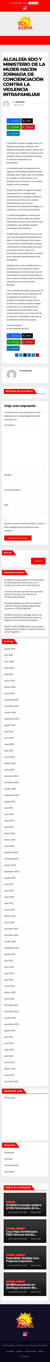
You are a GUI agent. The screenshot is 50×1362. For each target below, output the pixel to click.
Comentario (10, 425)
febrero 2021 (10, 1069)
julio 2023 (8, 884)
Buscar (8, 552)
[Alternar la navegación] (26, 40)
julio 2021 (8, 1037)
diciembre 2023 (11, 852)
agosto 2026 (9, 649)
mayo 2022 (9, 973)
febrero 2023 (10, 916)
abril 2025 (8, 751)
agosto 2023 (9, 878)
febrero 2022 (10, 992)
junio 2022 (9, 967)
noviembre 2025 (11, 706)
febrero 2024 (10, 840)
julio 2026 (8, 655)
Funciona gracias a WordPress (14, 1345)
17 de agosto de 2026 (18, 1265)
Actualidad (9, 1153)
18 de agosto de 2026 (18, 1212)
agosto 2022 (9, 954)
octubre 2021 (10, 1018)
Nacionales (9, 1172)
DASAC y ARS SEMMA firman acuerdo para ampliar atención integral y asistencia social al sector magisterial (24, 629)
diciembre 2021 (11, 1005)
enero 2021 (9, 1075)
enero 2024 (9, 846)
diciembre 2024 (11, 776)
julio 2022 (8, 961)
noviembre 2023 (11, 859)
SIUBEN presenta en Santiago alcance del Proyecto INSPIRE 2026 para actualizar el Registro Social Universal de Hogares (23, 617)
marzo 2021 (9, 1062)
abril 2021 (8, 1056)
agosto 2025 (9, 725)
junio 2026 (9, 662)
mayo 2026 (9, 668)
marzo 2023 (9, 910)
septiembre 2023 (11, 872)
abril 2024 (8, 827)
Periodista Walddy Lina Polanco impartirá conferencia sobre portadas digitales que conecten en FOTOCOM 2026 (22, 606)
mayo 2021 (9, 1050)
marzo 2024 (9, 833)
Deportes (8, 1159)
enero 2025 (9, 770)
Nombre (8, 475)
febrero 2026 (10, 687)
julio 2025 (8, 732)
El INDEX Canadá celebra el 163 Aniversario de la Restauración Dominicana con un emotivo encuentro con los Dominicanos (24, 582)
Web (6, 505)
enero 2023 (9, 922)
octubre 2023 (10, 865)
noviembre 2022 (11, 935)
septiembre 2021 (11, 1024)
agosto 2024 (9, 802)
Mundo (41, 1351)
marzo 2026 (9, 681)
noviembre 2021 (11, 1012)
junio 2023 (9, 891)
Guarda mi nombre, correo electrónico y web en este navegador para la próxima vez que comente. (24, 527)
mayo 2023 (9, 897)
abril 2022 (8, 980)
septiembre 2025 (11, 719)
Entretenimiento (11, 1165)
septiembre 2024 (11, 795)
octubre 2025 (10, 712)
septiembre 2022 (11, 948)
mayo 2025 (9, 744)
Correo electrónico (12, 490)
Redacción (20, 102)
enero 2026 (9, 693)
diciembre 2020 (11, 1082)
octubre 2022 (10, 942)
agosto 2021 (9, 1031)
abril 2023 (8, 903)
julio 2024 (8, 808)
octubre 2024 (10, 789)
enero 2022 (9, 999)
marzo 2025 (9, 757)
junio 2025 (9, 738)
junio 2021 (9, 1043)
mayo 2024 (9, 821)
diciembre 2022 (11, 929)
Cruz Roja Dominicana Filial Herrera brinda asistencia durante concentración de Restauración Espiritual (23, 594)
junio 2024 (9, 814)
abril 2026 (8, 674)
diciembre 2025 (11, 700)
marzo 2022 (9, 986)
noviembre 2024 (11, 782)
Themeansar (43, 1345)
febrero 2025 (10, 763)
